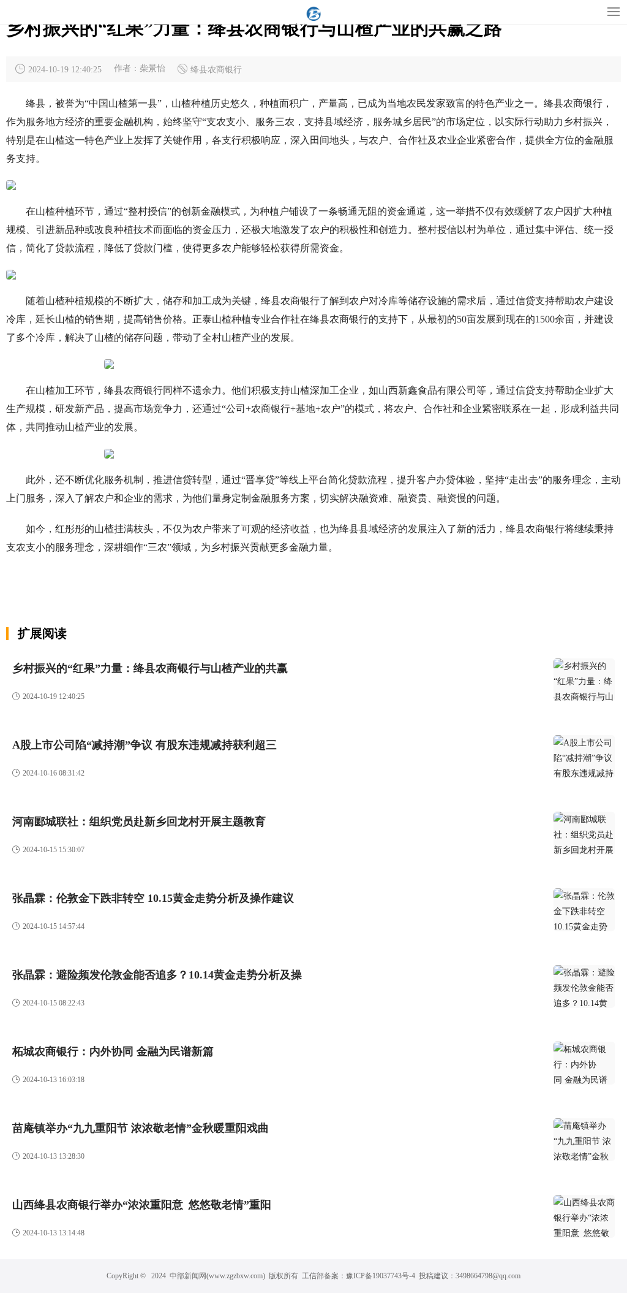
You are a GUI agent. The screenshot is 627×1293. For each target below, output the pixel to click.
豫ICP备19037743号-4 (380, 1276)
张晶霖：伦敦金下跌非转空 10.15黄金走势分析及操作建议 (153, 898)
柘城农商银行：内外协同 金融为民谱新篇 (113, 1051)
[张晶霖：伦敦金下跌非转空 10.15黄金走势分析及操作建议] (584, 909)
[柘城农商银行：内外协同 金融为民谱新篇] (584, 1063)
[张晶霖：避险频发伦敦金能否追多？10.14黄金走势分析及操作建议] (584, 986)
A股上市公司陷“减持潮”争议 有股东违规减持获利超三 (144, 745)
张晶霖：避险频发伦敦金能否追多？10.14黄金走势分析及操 (157, 975)
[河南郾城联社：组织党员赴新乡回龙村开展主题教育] (584, 833)
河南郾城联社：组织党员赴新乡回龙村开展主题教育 (139, 821)
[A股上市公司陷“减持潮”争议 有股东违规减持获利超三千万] (584, 756)
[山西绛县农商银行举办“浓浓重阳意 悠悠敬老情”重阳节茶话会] (584, 1216)
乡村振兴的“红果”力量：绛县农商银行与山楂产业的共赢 (150, 668)
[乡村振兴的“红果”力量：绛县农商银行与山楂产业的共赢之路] (584, 679)
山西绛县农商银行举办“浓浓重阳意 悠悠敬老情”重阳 (141, 1205)
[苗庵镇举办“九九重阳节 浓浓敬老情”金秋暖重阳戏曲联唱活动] (584, 1139)
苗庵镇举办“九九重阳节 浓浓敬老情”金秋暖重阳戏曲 (140, 1128)
